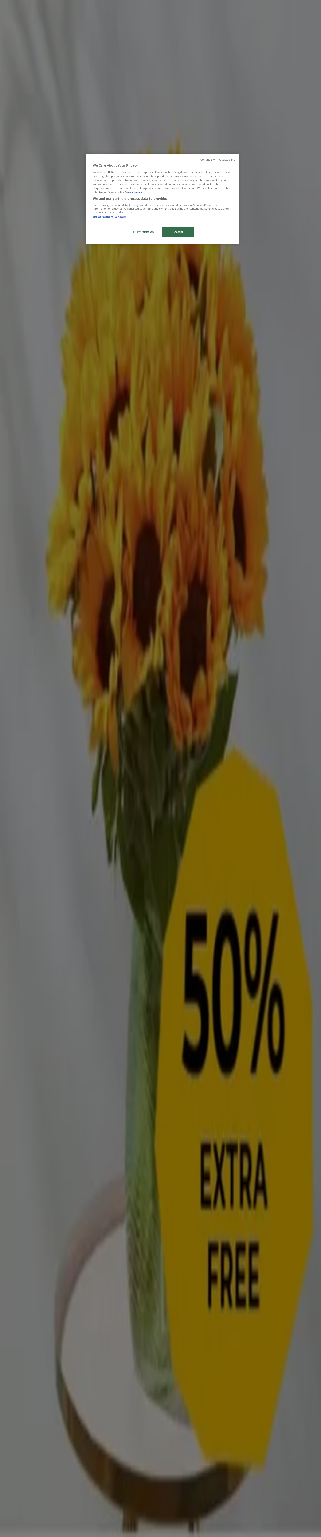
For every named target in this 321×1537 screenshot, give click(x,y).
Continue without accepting (217, 159)
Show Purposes (143, 231)
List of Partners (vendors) (109, 217)
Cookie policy (133, 192)
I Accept (178, 232)
